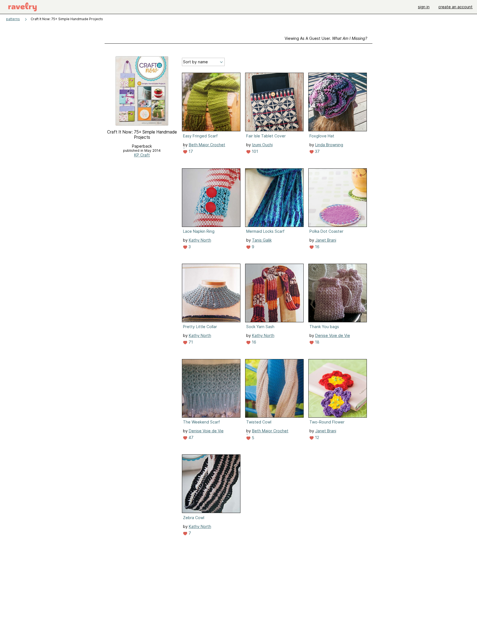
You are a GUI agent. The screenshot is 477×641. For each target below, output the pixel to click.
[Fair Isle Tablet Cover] (274, 102)
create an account (455, 6)
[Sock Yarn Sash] (274, 293)
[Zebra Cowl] (211, 483)
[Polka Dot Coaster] (337, 197)
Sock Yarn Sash (260, 326)
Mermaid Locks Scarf (265, 231)
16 (316, 246)
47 (190, 437)
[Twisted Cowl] (274, 388)
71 (190, 342)
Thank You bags (324, 326)
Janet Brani (325, 240)
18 (316, 342)
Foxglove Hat (321, 136)
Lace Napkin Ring (198, 231)
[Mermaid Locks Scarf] (274, 197)
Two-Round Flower (326, 422)
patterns (13, 19)
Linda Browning (329, 144)
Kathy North (200, 240)
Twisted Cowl (258, 422)
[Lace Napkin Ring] (211, 197)
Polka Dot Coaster (326, 231)
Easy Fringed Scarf (200, 136)
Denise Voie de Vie (332, 335)
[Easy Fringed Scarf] (211, 102)
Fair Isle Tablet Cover (266, 136)
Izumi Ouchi (262, 144)
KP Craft (142, 155)
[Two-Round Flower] (337, 388)
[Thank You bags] (337, 293)
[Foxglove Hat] (337, 102)
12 (316, 437)
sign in (424, 6)
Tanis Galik (262, 240)
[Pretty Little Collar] (211, 293)
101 (254, 151)
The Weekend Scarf (201, 422)
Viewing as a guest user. (326, 38)
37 (317, 151)
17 (190, 151)
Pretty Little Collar (200, 326)
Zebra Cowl (193, 517)
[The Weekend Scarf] (211, 388)
